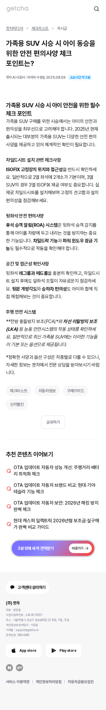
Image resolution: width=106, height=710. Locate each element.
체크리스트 (40, 28)
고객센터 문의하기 (32, 587)
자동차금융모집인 (81, 682)
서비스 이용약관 (17, 682)
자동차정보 (47, 390)
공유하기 (53, 422)
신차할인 (17, 404)
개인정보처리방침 (49, 682)
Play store (67, 651)
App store (28, 651)
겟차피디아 (14, 28)
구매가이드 (75, 390)
